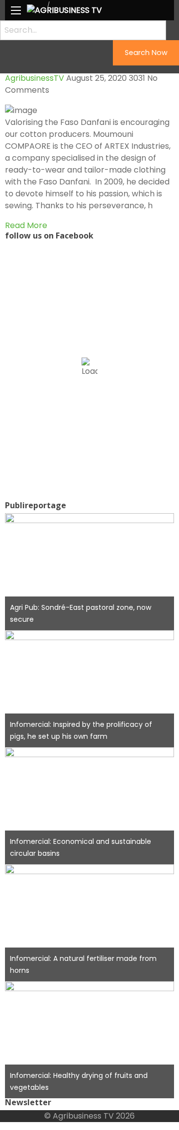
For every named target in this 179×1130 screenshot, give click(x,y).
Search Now (146, 53)
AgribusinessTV (34, 78)
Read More (26, 225)
